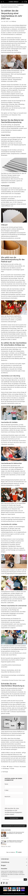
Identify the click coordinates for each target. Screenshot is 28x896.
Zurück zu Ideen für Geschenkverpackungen (14, 825)
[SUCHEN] (3, 2)
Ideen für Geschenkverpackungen (10, 5)
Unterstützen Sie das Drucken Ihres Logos (13, 680)
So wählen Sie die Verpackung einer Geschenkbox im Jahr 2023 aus (15, 833)
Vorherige (5, 771)
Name (6, 784)
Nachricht (7, 796)
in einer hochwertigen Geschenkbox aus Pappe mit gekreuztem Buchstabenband (12, 540)
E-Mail (6, 790)
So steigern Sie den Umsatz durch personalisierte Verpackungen (15, 841)
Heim (2, 5)
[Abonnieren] (25, 879)
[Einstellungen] (26, 2)
